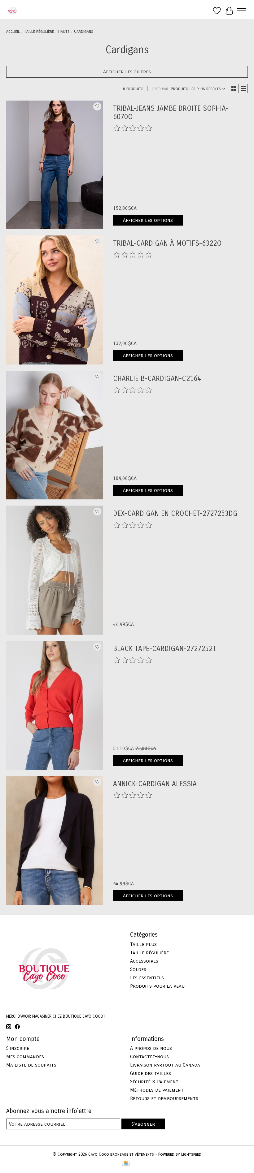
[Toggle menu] (241, 11)
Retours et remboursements (164, 1098)
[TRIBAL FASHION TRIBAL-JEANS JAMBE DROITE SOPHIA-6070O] (54, 165)
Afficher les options (148, 220)
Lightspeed (191, 1154)
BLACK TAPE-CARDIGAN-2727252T (164, 649)
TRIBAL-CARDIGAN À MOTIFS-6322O (167, 243)
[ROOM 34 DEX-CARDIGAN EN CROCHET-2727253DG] (54, 570)
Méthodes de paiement (157, 1090)
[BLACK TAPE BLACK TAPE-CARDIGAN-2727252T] (54, 705)
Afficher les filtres (127, 72)
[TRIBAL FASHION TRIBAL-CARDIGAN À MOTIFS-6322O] (54, 299)
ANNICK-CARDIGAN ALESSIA (155, 784)
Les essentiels (147, 978)
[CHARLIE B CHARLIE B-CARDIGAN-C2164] (54, 435)
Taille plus (143, 944)
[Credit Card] (126, 1164)
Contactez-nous (149, 1056)
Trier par (159, 88)
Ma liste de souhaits (31, 1065)
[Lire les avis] (133, 128)
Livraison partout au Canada (165, 1065)
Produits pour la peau (157, 986)
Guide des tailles (150, 1073)
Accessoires (144, 961)
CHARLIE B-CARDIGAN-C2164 (157, 378)
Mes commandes (25, 1056)
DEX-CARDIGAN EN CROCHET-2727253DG (175, 513)
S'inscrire (17, 1048)
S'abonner (143, 1124)
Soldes (138, 969)
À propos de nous (151, 1048)
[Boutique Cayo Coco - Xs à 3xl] (12, 10)
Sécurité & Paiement (154, 1082)
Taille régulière (39, 31)
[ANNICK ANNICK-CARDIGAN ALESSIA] (54, 840)
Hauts (64, 31)
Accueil (13, 31)
